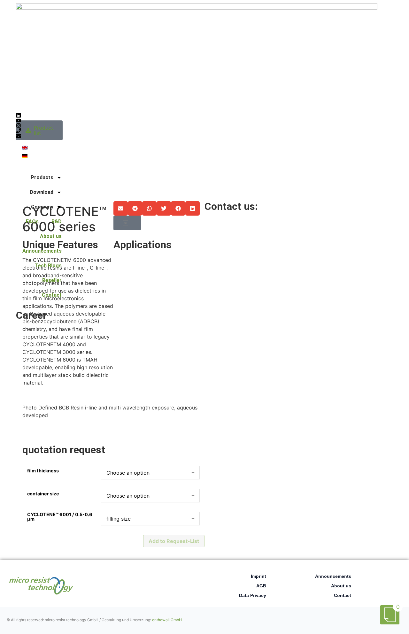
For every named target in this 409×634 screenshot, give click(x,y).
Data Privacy (252, 595)
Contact (52, 295)
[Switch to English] (25, 147)
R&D (56, 221)
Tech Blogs (48, 266)
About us (51, 236)
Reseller (52, 280)
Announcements (42, 251)
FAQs (32, 221)
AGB (261, 585)
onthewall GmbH (167, 619)
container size (43, 494)
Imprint (258, 576)
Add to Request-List (174, 541)
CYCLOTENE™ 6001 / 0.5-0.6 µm (59, 517)
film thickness (43, 471)
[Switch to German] (25, 155)
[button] (120, 208)
